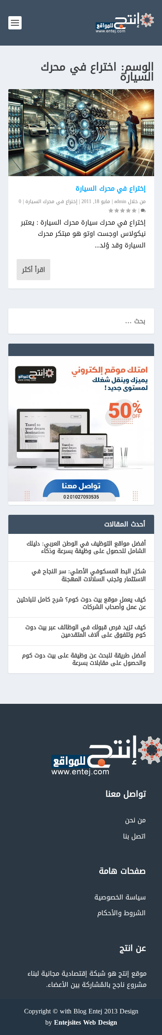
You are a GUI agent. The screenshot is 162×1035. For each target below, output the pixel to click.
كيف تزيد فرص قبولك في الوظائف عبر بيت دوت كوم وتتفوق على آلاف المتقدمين (85, 631)
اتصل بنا (134, 836)
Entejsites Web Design (85, 1022)
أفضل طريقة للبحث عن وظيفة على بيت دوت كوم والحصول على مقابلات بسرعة (84, 659)
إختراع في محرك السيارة (111, 188)
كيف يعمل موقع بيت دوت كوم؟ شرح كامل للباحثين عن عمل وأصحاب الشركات (81, 603)
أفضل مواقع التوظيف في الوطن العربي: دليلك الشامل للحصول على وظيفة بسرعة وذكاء (86, 547)
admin (120, 201)
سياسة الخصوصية (120, 897)
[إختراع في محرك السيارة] (81, 132)
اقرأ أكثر (33, 269)
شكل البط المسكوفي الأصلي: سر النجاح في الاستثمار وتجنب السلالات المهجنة (89, 575)
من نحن (135, 820)
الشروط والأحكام (121, 913)
